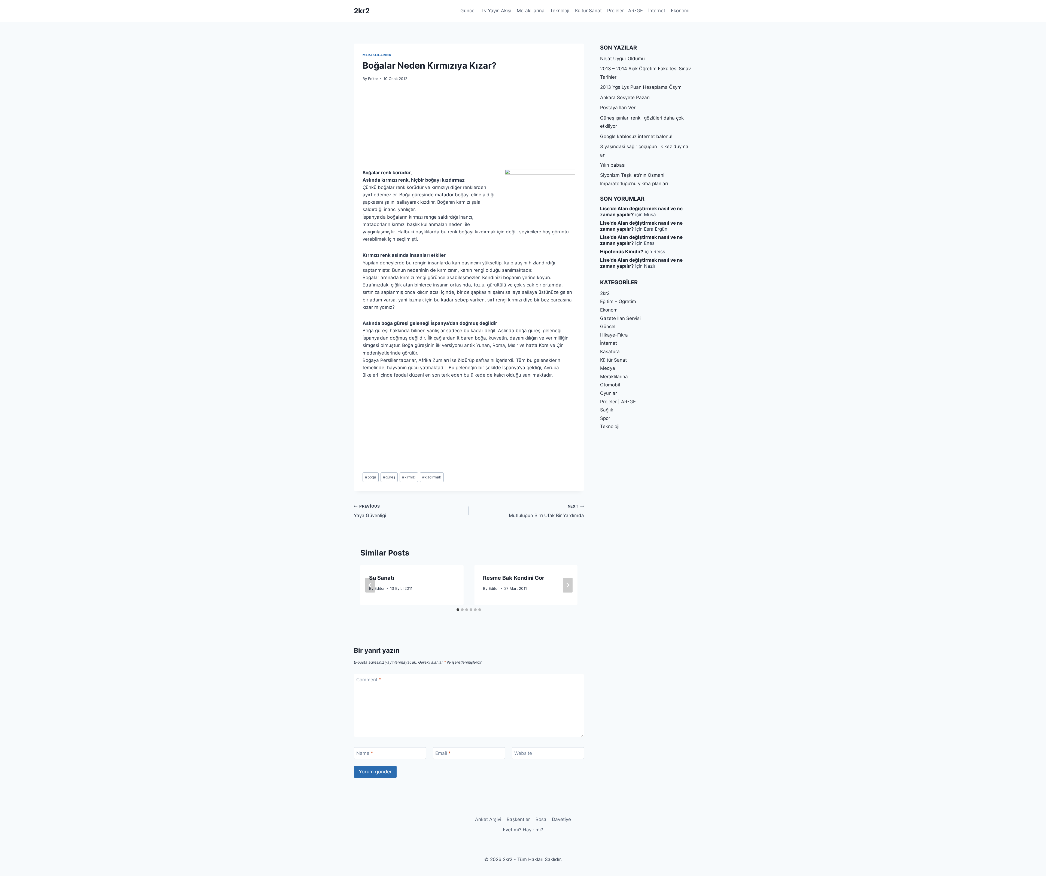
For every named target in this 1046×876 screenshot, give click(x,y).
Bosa (541, 819)
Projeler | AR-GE (625, 10)
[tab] (458, 609)
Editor (373, 79)
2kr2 (605, 293)
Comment (368, 679)
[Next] (568, 585)
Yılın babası (612, 165)
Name (364, 753)
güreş (389, 477)
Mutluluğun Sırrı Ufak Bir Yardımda (546, 511)
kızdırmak (431, 477)
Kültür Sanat (588, 10)
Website (523, 753)
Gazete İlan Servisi (620, 318)
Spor (605, 418)
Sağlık (606, 410)
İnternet (656, 10)
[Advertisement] (469, 128)
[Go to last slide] (370, 585)
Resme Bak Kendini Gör (513, 578)
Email (443, 753)
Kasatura (610, 351)
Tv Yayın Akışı (496, 10)
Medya (607, 368)
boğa (370, 477)
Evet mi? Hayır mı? (523, 829)
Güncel (468, 10)
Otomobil (610, 384)
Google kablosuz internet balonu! (636, 136)
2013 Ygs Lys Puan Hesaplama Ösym (641, 87)
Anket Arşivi (488, 819)
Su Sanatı (381, 578)
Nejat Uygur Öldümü (622, 58)
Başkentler (518, 819)
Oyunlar (608, 393)
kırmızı (408, 477)
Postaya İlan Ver (617, 107)
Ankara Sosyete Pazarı (625, 97)
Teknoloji (559, 10)
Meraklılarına (531, 10)
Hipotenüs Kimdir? (621, 251)
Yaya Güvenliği (370, 511)
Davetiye (561, 819)
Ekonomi (680, 10)
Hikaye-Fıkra (614, 335)
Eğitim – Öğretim (618, 301)
